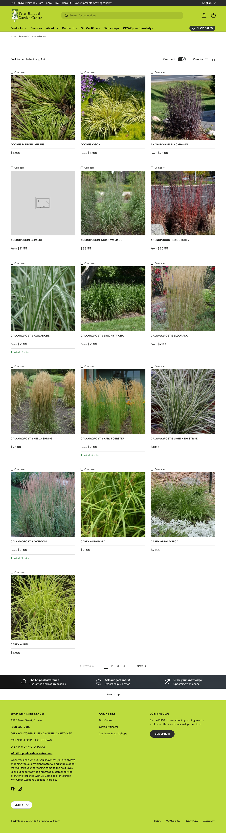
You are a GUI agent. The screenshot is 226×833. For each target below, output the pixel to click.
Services (36, 28)
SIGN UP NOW (162, 733)
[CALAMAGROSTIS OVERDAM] (43, 504)
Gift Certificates (108, 727)
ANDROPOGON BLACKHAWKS (170, 144)
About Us (52, 28)
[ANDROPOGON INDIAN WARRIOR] (113, 203)
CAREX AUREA (20, 644)
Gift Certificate (90, 28)
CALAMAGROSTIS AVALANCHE (30, 335)
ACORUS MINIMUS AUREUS (28, 144)
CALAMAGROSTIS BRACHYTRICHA (102, 335)
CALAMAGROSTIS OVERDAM (29, 541)
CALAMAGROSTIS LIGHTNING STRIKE (174, 438)
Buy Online (105, 720)
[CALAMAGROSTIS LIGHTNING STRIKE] (183, 401)
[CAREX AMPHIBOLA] (113, 504)
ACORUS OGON (90, 144)
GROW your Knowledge (138, 28)
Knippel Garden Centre (29, 821)
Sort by (15, 59)
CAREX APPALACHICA (164, 541)
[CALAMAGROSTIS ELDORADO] (183, 298)
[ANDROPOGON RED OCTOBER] (183, 203)
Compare (169, 59)
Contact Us (69, 28)
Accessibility (209, 821)
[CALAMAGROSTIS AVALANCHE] (43, 298)
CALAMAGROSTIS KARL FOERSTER (102, 438)
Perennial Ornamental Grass (32, 36)
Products (17, 28)
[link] (86, 666)
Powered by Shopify (50, 821)
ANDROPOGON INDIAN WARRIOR (101, 240)
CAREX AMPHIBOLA (93, 541)
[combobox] (122, 15)
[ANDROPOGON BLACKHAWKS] (183, 107)
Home (13, 36)
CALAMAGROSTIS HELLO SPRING (31, 438)
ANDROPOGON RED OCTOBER (170, 240)
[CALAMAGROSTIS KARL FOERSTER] (113, 401)
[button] (213, 15)
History (157, 821)
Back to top (113, 694)
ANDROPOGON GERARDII (26, 240)
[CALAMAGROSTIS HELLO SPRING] (43, 401)
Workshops (111, 28)
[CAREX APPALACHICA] (183, 504)
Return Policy (192, 821)
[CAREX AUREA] (43, 607)
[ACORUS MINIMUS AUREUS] (43, 107)
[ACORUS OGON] (113, 107)
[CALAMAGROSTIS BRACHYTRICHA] (113, 298)
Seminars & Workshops (113, 733)
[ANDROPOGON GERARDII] (43, 203)
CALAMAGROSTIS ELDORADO (169, 335)
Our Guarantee (173, 821)
